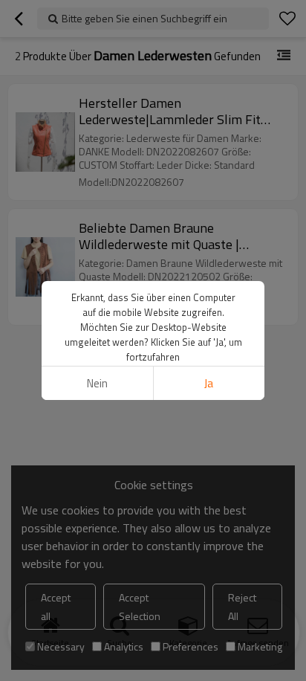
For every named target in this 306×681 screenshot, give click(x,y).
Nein (97, 383)
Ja (208, 383)
